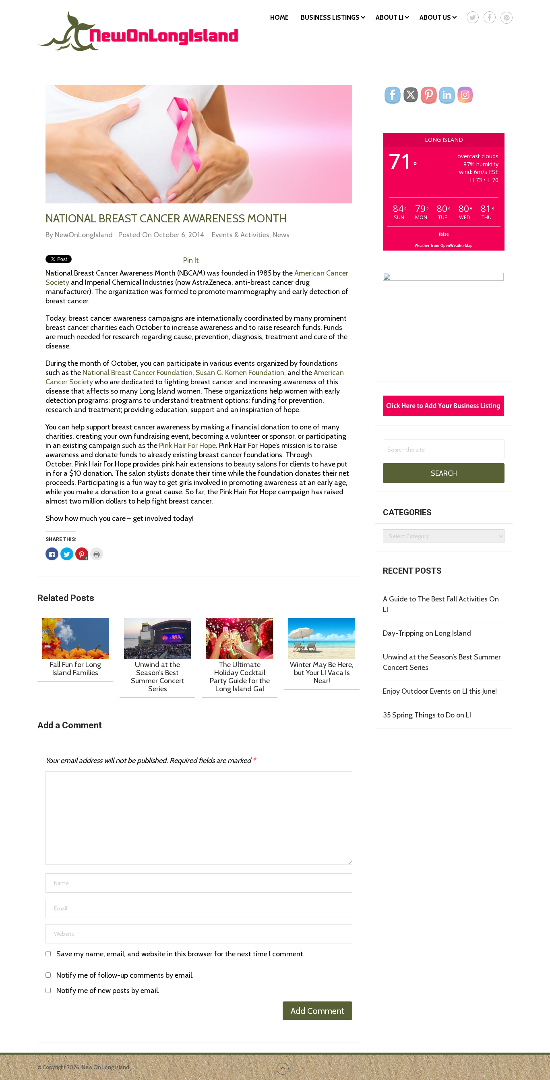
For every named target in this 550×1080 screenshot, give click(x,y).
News (281, 234)
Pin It (191, 260)
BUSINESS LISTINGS (330, 17)
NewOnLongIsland (84, 234)
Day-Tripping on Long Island (427, 633)
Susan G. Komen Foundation (240, 372)
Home (279, 17)
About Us (435, 17)
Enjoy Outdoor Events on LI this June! (440, 691)
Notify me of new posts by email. (107, 990)
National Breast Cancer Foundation (137, 372)
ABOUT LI (389, 17)
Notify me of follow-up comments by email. (125, 975)
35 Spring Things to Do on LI (427, 715)
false (444, 234)
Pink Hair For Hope (186, 445)
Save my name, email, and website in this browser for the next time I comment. (180, 953)
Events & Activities (240, 234)
